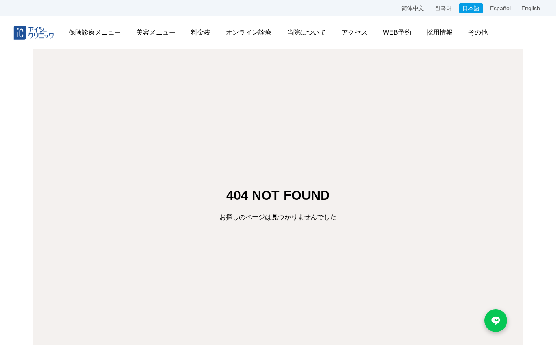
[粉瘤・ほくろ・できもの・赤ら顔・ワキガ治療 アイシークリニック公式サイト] (34, 32)
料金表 (200, 32)
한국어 (443, 8)
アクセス (354, 32)
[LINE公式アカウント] (495, 320)
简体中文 (412, 8)
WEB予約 (397, 32)
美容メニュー (155, 32)
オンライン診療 (248, 32)
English (530, 8)
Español (500, 8)
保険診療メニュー (95, 32)
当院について (306, 32)
